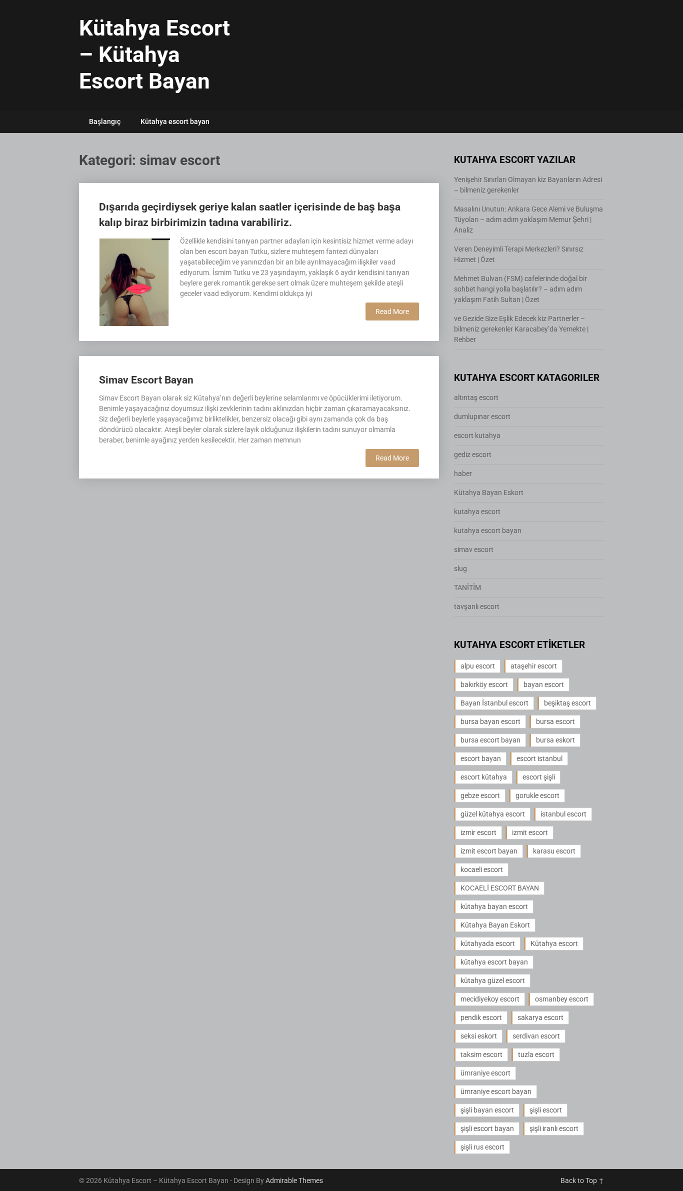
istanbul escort (563, 814)
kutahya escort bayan (488, 530)
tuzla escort (536, 1054)
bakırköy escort (484, 684)
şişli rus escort (482, 1147)
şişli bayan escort (487, 1110)
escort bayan (480, 758)
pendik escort (481, 1018)
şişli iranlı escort (554, 1128)
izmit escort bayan (489, 851)
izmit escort (530, 832)
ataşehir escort (533, 666)
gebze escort (480, 796)
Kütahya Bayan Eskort (489, 492)
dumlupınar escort (482, 416)
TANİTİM (467, 588)
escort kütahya (483, 777)
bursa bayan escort (490, 722)
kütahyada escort (487, 944)
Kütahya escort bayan (175, 122)
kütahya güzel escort (492, 980)
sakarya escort (541, 1018)
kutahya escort (477, 512)
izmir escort (478, 832)
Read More (392, 312)
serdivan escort (536, 1036)
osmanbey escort (561, 999)
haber (463, 474)
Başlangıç (104, 122)
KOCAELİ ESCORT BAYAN (499, 888)
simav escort (474, 550)
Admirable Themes (294, 1180)
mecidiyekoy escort (490, 999)
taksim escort (481, 1054)
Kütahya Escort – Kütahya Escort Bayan (154, 54)
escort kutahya (477, 436)
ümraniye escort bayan (496, 1092)
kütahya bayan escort (494, 906)
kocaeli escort (481, 870)
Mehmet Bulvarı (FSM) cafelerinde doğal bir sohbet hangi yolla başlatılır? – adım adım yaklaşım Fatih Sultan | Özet (520, 289)
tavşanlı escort (477, 606)
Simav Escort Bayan (146, 380)
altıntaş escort (476, 398)
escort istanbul (539, 758)
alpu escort (477, 666)
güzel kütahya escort (492, 814)
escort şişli (538, 777)
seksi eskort (478, 1036)
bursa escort (555, 722)
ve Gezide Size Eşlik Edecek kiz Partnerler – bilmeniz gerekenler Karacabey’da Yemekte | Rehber (521, 329)
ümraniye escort (485, 1073)
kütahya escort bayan (494, 962)
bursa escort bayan (490, 740)
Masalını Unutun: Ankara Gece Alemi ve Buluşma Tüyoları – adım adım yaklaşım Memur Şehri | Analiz (528, 219)
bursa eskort (555, 740)
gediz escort (473, 454)
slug (460, 568)
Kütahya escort (554, 944)
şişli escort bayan (487, 1128)
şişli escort (546, 1110)
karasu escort (554, 851)
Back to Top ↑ (582, 1180)
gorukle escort (538, 796)
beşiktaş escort (567, 703)
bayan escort (544, 684)
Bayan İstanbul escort (494, 703)
